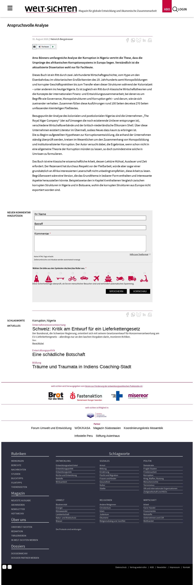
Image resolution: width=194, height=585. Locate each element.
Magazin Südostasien (107, 428)
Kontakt (186, 567)
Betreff (38, 223)
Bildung (103, 468)
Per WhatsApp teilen (133, 40)
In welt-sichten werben (24, 540)
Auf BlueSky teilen (138, 40)
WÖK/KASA (82, 428)
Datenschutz (121, 567)
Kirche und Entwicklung (66, 475)
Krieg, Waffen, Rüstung (153, 478)
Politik (147, 461)
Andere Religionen (108, 504)
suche (175, 9)
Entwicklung (63, 461)
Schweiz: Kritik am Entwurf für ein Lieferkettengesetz (86, 329)
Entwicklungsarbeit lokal (67, 465)
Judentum (104, 514)
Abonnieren (18, 504)
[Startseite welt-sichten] (50, 9)
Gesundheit (105, 482)
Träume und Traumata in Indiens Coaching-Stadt (81, 367)
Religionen (106, 500)
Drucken (149, 40)
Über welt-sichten (21, 527)
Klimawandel (61, 511)
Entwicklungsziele (64, 472)
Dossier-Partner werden (25, 557)
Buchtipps (17, 478)
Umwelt (60, 500)
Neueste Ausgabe (21, 500)
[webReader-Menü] (34, 46)
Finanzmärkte (149, 511)
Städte (102, 488)
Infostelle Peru (83, 436)
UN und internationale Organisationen (160, 488)
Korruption (39, 320)
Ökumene (104, 517)
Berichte (16, 465)
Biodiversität (61, 504)
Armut (102, 465)
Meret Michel (38, 343)
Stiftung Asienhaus (108, 436)
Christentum (105, 508)
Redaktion (17, 531)
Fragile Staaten (150, 468)
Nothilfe (59, 478)
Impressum (175, 567)
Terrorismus (148, 485)
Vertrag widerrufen (138, 567)
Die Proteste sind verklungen (68, 529)
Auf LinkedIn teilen (144, 40)
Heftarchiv (17, 513)
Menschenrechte (150, 482)
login (182, 9)
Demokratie (148, 465)
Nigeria (51, 320)
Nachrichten (18, 469)
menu (10, 8)
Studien (15, 474)
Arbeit (146, 504)
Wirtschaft (150, 500)
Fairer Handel (149, 508)
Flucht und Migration (109, 475)
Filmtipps (16, 482)
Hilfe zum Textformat (139, 254)
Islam (102, 511)
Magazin (18, 493)
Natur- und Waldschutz (66, 517)
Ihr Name (40, 214)
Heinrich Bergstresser (62, 39)
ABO (167, 9)
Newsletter (18, 509)
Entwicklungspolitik (64, 468)
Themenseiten (19, 487)
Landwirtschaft (62, 514)
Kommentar (41, 233)
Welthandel (148, 521)
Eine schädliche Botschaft (58, 354)
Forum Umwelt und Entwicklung (51, 428)
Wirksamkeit (61, 482)
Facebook (4, 567)
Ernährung (104, 472)
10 (146, 278)
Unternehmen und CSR (153, 517)
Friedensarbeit (150, 472)
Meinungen (17, 461)
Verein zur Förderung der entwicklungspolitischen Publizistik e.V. (113, 386)
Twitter (10, 567)
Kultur (102, 485)
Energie (59, 508)
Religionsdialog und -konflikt (112, 521)
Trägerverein (18, 535)
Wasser (59, 521)
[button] (45, 47)
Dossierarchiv (19, 553)
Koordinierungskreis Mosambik (143, 428)
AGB (152, 567)
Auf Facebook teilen (127, 40)
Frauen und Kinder (108, 478)
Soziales (105, 461)
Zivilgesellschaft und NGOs (155, 491)
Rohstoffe (147, 514)
